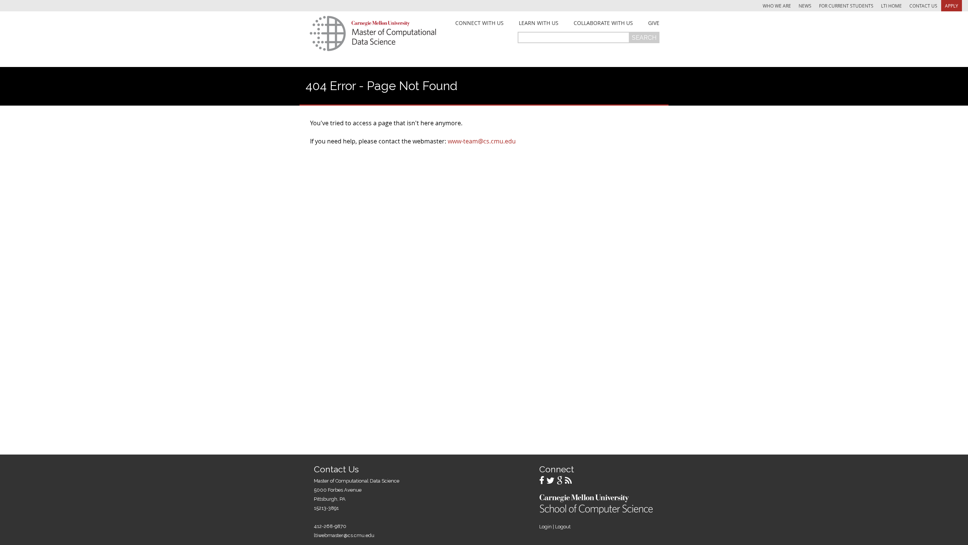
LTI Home (891, 6)
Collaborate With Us (603, 23)
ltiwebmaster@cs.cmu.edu (344, 535)
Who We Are (777, 6)
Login (545, 526)
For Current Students (846, 6)
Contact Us (923, 6)
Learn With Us (538, 23)
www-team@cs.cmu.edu (482, 141)
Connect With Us (479, 23)
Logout (563, 526)
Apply (951, 6)
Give (653, 23)
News (805, 6)
